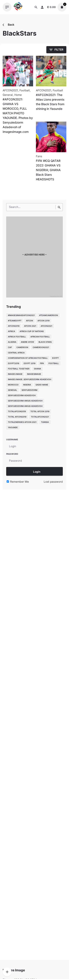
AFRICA (11, 331)
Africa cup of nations (32, 331)
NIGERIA (27, 384)
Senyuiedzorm (29, 390)
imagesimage (34, 374)
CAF (10, 347)
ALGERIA (12, 342)
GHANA (37, 368)
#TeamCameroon (48, 315)
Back (10, 24)
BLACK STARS (45, 342)
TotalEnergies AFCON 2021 (22, 422)
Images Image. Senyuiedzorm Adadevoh (29, 379)
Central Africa (16, 352)
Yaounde (13, 427)
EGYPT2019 (13, 363)
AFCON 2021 (30, 326)
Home (18, 94)
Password (12, 454)
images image (15, 374)
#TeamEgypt (14, 320)
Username (12, 439)
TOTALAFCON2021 (40, 417)
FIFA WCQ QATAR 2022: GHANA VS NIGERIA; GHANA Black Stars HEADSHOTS (48, 170)
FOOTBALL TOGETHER (18, 368)
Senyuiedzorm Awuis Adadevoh (25, 401)
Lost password (53, 481)
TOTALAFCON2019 (17, 411)
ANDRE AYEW (27, 342)
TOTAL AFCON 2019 (39, 411)
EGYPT (55, 358)
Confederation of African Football (28, 358)
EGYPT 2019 (29, 363)
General (8, 94)
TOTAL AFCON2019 (17, 417)
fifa (42, 363)
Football (24, 90)
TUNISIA (45, 422)
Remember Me (19, 481)
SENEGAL (12, 390)
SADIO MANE (42, 384)
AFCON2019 (13, 326)
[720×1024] (34, 296)
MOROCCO (13, 384)
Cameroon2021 (41, 347)
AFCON (29, 320)
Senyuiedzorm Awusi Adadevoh (25, 406)
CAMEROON (22, 347)
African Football (40, 336)
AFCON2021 (10, 90)
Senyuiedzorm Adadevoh (22, 395)
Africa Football (17, 336)
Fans (39, 156)
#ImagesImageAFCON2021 (21, 315)
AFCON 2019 (44, 320)
